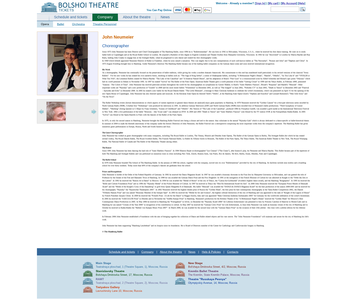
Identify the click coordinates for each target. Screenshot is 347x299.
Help (301, 3)
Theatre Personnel (104, 24)
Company (105, 17)
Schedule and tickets (70, 17)
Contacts (232, 251)
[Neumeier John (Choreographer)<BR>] (67, 91)
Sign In (260, 3)
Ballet (60, 24)
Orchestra (78, 24)
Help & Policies (211, 251)
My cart (273, 3)
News (165, 17)
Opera (45, 24)
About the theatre (137, 17)
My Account (289, 3)
